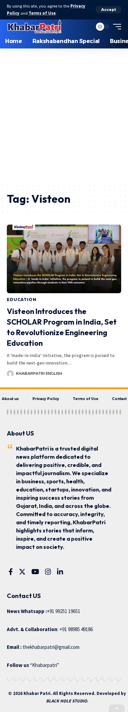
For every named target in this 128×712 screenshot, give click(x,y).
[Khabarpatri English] (34, 26)
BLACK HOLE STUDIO (66, 701)
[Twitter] (22, 572)
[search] (85, 26)
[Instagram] (48, 572)
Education (22, 299)
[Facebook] (11, 572)
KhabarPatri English (39, 373)
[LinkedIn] (60, 572)
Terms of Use (42, 13)
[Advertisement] (64, 116)
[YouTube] (35, 572)
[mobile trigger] (115, 26)
